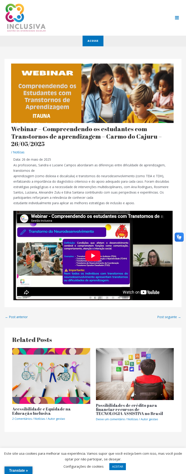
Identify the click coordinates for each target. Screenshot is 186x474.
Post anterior (16, 317)
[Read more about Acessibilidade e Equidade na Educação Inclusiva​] (51, 375)
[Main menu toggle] (177, 17)
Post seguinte (169, 317)
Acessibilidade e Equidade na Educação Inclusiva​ (41, 411)
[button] (93, 41)
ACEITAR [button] (117, 466)
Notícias (18, 152)
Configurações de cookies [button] (84, 466)
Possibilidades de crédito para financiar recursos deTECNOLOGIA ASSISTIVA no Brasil (129, 409)
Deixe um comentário (110, 419)
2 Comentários (22, 419)
